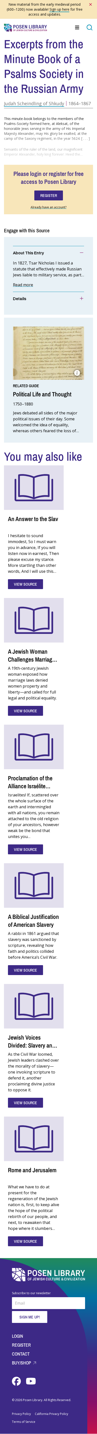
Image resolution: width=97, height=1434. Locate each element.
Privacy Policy (21, 1414)
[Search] (89, 27)
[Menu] (77, 27)
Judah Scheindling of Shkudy (34, 103)
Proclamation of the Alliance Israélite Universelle (30, 786)
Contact (21, 1354)
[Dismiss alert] (90, 4)
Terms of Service (23, 1422)
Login (17, 1336)
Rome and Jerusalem (32, 1170)
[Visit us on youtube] (31, 1381)
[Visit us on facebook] (17, 1381)
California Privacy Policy (51, 1414)
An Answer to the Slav (33, 519)
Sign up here (59, 9)
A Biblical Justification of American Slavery (33, 921)
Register (21, 1345)
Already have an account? (48, 207)
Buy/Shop (22, 1363)
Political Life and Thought (42, 394)
